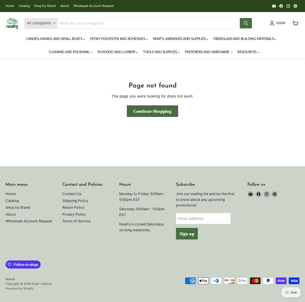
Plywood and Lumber (117, 52)
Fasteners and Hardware (207, 52)
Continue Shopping (152, 111)
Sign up (187, 234)
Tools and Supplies (160, 52)
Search (10, 279)
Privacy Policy (74, 214)
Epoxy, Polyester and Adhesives (118, 39)
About (64, 6)
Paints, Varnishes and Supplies (179, 39)
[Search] (246, 23)
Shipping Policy (75, 201)
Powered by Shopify (20, 288)
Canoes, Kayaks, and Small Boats (54, 39)
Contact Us (71, 194)
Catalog (24, 6)
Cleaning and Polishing (69, 52)
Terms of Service (76, 221)
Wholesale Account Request (93, 6)
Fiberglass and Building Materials (244, 39)
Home (10, 6)
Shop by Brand (45, 6)
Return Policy (73, 207)
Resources (247, 52)
